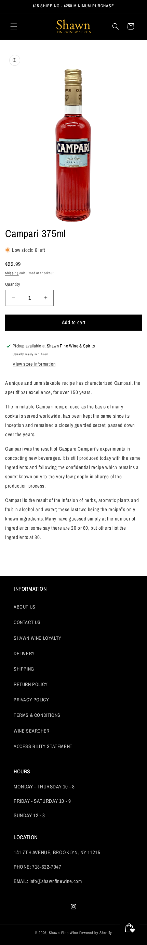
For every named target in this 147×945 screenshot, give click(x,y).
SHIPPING (24, 669)
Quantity (12, 284)
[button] (13, 26)
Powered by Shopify (95, 932)
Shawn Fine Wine (63, 932)
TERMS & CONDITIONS (37, 715)
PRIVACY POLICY (31, 700)
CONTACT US (27, 622)
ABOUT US (25, 607)
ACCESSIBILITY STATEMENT (43, 746)
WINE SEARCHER (32, 731)
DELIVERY (24, 653)
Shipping (12, 273)
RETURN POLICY (31, 684)
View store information (34, 364)
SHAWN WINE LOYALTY (38, 638)
